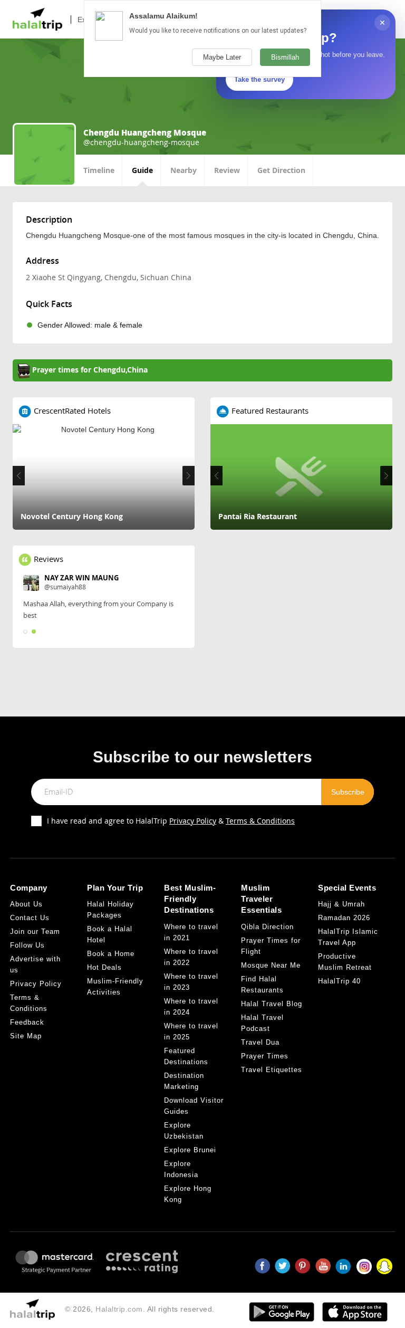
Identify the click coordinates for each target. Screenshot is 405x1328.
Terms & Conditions (260, 821)
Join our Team (35, 931)
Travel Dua (260, 1042)
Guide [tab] (142, 170)
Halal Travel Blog (271, 1004)
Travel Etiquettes (271, 1070)
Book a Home (110, 954)
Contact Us (30, 918)
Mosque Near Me (271, 965)
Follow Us (27, 945)
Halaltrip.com (119, 1309)
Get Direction (281, 170)
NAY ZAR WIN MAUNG (81, 577)
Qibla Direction (267, 927)
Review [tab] (227, 170)
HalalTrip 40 (339, 981)
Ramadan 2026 (344, 918)
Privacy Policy (192, 821)
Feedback (27, 1022)
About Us (26, 904)
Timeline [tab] (98, 170)
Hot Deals (104, 967)
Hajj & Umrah (341, 904)
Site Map (26, 1036)
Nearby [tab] (183, 170)
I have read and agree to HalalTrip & (171, 821)
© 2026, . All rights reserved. (140, 1309)
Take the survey (259, 79)
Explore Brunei (190, 1150)
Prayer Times (264, 1056)
